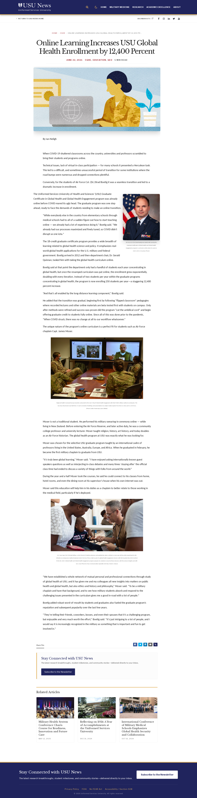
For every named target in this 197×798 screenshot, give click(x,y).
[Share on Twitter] (140, 644)
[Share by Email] (150, 644)
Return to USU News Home (31, 19)
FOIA (84, 789)
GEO (110, 60)
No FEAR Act (96, 789)
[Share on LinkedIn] (145, 644)
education (99, 60)
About (177, 7)
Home (104, 7)
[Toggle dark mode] (96, 7)
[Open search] (87, 7)
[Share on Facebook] (135, 644)
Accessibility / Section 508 (118, 789)
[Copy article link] (155, 644)
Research (137, 7)
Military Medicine (120, 7)
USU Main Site (144, 19)
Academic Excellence (158, 7)
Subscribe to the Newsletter (58, 672)
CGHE (62, 33)
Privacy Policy (72, 789)
